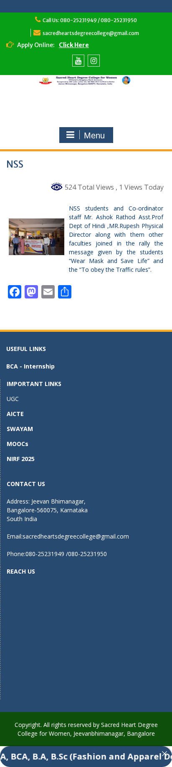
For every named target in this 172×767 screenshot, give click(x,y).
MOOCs (17, 444)
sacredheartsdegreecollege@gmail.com (91, 33)
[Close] (164, 753)
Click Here (74, 45)
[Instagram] (94, 61)
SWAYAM (20, 429)
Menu (94, 135)
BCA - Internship (30, 366)
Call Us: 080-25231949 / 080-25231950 (90, 20)
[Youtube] (78, 61)
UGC (13, 399)
